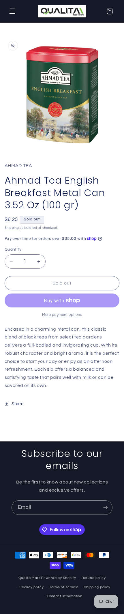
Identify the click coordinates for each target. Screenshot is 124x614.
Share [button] (18, 404)
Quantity (13, 249)
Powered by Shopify (58, 577)
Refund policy (94, 577)
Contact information (64, 596)
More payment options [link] (62, 315)
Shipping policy (97, 587)
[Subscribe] (105, 507)
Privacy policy (31, 587)
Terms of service (63, 587)
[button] (12, 11)
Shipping (12, 227)
